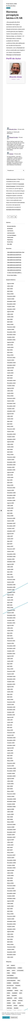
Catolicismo (20, 970)
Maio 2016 (9, 572)
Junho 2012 (10, 691)
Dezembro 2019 (11, 462)
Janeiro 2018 (10, 520)
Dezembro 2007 (11, 829)
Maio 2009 (10, 786)
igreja (8, 993)
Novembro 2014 (11, 617)
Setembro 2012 (11, 684)
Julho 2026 (10, 286)
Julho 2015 (10, 597)
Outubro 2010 (10, 742)
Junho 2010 (10, 753)
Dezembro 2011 (11, 707)
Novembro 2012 (11, 679)
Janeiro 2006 (10, 888)
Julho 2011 (10, 719)
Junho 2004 (10, 936)
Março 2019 (10, 485)
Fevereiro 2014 (11, 640)
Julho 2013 (10, 658)
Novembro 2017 (11, 526)
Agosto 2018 (10, 503)
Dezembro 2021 (11, 403)
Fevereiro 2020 (11, 457)
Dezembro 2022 (11, 380)
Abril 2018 (9, 513)
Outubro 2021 (10, 408)
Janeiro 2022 (10, 401)
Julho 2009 (10, 781)
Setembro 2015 (11, 592)
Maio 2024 (10, 350)
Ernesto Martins (11, 226)
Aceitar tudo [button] (6, 1017)
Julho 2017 (10, 536)
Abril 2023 (10, 378)
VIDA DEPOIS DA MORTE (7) (14, 254)
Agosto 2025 (10, 311)
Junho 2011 (10, 722)
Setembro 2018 (11, 500)
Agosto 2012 (10, 686)
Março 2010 (10, 760)
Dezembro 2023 (11, 362)
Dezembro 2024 (11, 332)
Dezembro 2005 (11, 890)
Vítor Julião (9, 244)
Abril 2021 (9, 424)
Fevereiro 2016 (11, 579)
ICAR (21, 990)
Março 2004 (10, 944)
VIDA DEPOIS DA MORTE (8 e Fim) (15, 252)
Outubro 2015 (10, 589)
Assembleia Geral (11, 967)
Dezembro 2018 (11, 492)
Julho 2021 (10, 416)
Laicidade (8, 7)
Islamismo (14, 993)
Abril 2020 (10, 452)
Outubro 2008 (11, 804)
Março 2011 (10, 730)
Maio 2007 (10, 847)
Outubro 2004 (11, 926)
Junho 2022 (10, 393)
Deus (19, 980)
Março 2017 (10, 546)
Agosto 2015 (10, 594)
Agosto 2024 (10, 342)
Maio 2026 (10, 288)
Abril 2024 (10, 352)
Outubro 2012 (10, 681)
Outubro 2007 (11, 834)
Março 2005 (10, 913)
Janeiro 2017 (10, 551)
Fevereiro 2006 (11, 885)
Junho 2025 (10, 316)
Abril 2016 (9, 574)
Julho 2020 (10, 444)
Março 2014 (10, 638)
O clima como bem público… (14, 272)
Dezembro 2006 (11, 860)
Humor (16, 990)
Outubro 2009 (11, 773)
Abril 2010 (9, 758)
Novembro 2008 (11, 801)
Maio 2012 (9, 694)
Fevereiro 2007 (11, 855)
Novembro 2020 (11, 434)
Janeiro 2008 (10, 827)
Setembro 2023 (11, 365)
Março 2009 (10, 791)
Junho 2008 (10, 814)
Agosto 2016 (10, 564)
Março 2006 (10, 883)
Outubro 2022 (11, 385)
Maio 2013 (9, 663)
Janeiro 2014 (10, 643)
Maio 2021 (9, 421)
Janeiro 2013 (10, 674)
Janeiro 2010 (10, 765)
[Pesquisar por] (23, 170)
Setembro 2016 (11, 561)
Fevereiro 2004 (11, 947)
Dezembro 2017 (11, 523)
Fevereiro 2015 (11, 610)
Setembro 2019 (11, 469)
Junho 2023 (10, 373)
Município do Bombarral (13, 55)
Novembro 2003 (11, 954)
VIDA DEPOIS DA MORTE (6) (14, 257)
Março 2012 (10, 699)
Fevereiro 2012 (11, 702)
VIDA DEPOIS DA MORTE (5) (14, 260)
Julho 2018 (10, 505)
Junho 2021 (10, 418)
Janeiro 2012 (10, 704)
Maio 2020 (10, 449)
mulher (14, 1000)
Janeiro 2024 (10, 360)
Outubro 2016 (10, 559)
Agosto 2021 (10, 413)
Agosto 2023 (10, 367)
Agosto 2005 (10, 901)
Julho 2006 (10, 873)
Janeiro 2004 (10, 949)
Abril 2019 (9, 482)
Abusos (13, 965)
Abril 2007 (10, 850)
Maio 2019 (9, 480)
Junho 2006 (10, 875)
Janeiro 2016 (10, 582)
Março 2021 (10, 426)
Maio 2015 (9, 602)
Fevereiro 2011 (11, 732)
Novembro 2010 (11, 740)
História (15, 988)
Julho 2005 (10, 903)
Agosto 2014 (10, 625)
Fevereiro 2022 (11, 398)
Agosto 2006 (10, 870)
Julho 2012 (10, 689)
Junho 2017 (10, 538)
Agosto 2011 (10, 717)
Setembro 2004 (11, 929)
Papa (14, 1003)
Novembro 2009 (11, 770)
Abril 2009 (10, 788)
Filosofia (18, 985)
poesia (15, 1005)
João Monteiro (10, 230)
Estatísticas (10, 985)
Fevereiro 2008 (11, 824)
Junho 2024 (10, 347)
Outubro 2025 (11, 306)
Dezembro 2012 (11, 676)
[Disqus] (15, 105)
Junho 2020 (10, 446)
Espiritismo (16, 983)
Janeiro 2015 (10, 612)
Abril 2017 (9, 543)
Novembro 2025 (11, 304)
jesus (8, 995)
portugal (9, 1008)
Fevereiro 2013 (11, 671)
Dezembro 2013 (11, 645)
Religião (16, 1008)
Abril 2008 (10, 819)
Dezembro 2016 (11, 554)
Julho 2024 (10, 344)
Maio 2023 (10, 375)
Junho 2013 (10, 661)
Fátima (8, 988)
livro (15, 998)
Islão (20, 993)
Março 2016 (10, 577)
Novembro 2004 (11, 924)
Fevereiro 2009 (11, 793)
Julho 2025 (10, 314)
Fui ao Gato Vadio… (12, 275)
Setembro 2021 (11, 411)
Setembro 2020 (11, 439)
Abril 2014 (9, 635)
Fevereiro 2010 (11, 763)
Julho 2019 (10, 475)
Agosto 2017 (10, 533)
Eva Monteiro (10, 228)
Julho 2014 (10, 628)
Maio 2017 (9, 541)
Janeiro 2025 (10, 329)
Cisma (8, 973)
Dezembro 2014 (11, 615)
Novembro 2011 (11, 709)
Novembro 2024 (11, 334)
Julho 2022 (10, 390)
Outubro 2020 (11, 436)
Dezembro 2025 (11, 301)
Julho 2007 (10, 842)
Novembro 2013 (11, 648)
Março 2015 (10, 607)
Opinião (9, 1003)
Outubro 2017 (10, 528)
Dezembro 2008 (11, 799)
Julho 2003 (10, 957)
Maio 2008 (10, 816)
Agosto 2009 (10, 778)
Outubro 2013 (10, 651)
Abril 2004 (10, 941)
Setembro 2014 (11, 622)
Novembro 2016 (11, 556)
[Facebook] (8, 216)
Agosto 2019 (10, 472)
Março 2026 (10, 293)
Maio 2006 (10, 878)
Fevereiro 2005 (11, 916)
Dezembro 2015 (11, 584)
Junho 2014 (10, 630)
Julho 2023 (10, 370)
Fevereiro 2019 (11, 487)
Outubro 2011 (10, 712)
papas (19, 1003)
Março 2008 (10, 822)
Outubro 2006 (11, 865)
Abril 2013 (9, 666)
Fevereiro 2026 (11, 296)
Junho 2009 (10, 783)
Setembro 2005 (11, 898)
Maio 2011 (9, 725)
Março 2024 (10, 355)
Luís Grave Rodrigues (11, 235)
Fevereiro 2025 (11, 327)
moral (20, 998)
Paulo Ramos (10, 239)
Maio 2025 (10, 319)
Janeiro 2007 (10, 857)
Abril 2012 (9, 697)
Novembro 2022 (11, 383)
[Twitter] (12, 216)
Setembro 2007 (11, 837)
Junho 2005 (10, 906)
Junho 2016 (10, 569)
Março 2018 (10, 515)
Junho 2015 (10, 600)
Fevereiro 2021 (11, 429)
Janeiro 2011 (10, 735)
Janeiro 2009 (10, 796)
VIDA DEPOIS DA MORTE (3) (14, 265)
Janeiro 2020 (10, 459)
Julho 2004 (10, 934)
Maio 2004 (10, 939)
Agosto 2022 (10, 388)
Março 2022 (10, 395)
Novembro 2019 (11, 464)
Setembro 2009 (11, 776)
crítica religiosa (11, 980)
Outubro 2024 (11, 337)
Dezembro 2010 (11, 737)
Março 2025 (10, 324)
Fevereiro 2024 (11, 357)
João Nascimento (11, 233)
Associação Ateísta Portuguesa (13, 209)
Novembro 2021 (11, 406)
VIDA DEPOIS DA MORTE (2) (14, 267)
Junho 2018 (10, 508)
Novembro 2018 (11, 495)
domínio (9, 983)
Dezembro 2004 (11, 921)
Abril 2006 (10, 880)
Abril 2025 (9, 321)
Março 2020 (10, 454)
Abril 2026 (10, 291)
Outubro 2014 (10, 620)
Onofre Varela (10, 237)
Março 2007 (10, 852)
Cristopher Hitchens (12, 978)
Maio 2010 (9, 755)
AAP (8, 965)
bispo (8, 970)
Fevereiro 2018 (11, 518)
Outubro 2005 (11, 896)
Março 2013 (10, 668)
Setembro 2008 (11, 806)
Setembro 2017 (11, 531)
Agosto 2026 (10, 283)
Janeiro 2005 (10, 918)
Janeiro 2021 (10, 431)
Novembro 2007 (11, 832)
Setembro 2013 (11, 653)
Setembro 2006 (11, 867)
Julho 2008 (10, 811)
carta (13, 970)
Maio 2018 (9, 510)
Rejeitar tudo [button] (14, 1017)
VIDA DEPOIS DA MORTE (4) (14, 262)
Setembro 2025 (11, 309)
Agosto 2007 (10, 839)
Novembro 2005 (11, 893)
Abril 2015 (9, 605)
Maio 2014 (9, 633)
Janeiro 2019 (10, 490)
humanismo (10, 990)
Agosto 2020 (10, 441)
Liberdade (9, 998)
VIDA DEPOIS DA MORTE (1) (14, 270)
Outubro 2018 (10, 497)
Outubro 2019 (10, 467)
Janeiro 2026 (10, 298)
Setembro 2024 (11, 339)
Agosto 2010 (10, 748)
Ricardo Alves (15, 77)
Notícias (20, 1000)
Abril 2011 (9, 727)
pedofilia (9, 1005)
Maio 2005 (10, 908)
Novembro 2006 (11, 862)
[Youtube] (15, 216)
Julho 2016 (10, 566)
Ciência (13, 973)
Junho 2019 (10, 477)
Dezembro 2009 (11, 768)
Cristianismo (10, 975)
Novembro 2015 (11, 587)
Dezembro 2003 (11, 952)
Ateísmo (20, 967)
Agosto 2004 (10, 931)
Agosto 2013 (10, 656)
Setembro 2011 (11, 714)
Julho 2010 (10, 750)
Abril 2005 (10, 911)
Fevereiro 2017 (11, 549)
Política (21, 1005)
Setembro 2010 (11, 745)
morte (8, 1000)
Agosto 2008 (10, 809)
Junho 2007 (10, 845)
